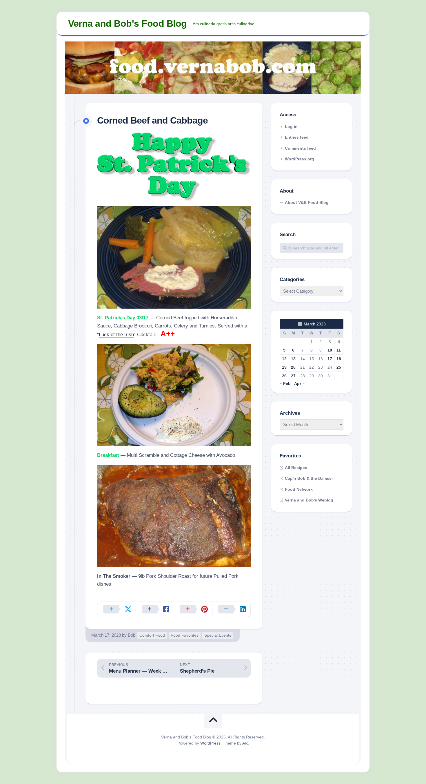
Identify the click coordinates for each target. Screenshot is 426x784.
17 (329, 358)
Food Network (299, 489)
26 (284, 376)
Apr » (299, 383)
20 (293, 367)
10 (329, 350)
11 (338, 350)
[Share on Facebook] (155, 609)
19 (284, 367)
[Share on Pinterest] (193, 609)
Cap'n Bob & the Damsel (309, 478)
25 (338, 367)
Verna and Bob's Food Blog (127, 23)
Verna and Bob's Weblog (309, 500)
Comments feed (300, 148)
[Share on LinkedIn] (231, 609)
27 (293, 376)
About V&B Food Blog (307, 202)
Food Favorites (185, 635)
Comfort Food (152, 635)
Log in (291, 126)
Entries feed (297, 137)
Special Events (217, 635)
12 (284, 358)
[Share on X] (116, 609)
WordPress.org (299, 159)
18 (338, 358)
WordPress (210, 743)
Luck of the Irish (116, 334)
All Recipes (296, 467)
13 (293, 358)
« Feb (285, 383)
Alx (245, 743)
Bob (131, 635)
